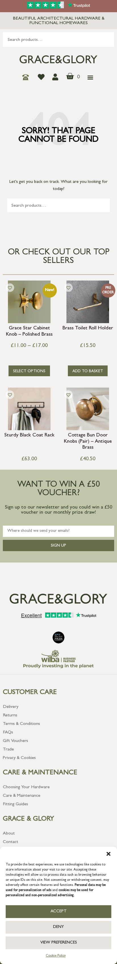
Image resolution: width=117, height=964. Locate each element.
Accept (59, 911)
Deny (58, 927)
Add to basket (87, 371)
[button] (108, 854)
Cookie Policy (56, 956)
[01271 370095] (27, 77)
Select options (29, 371)
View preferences (58, 943)
